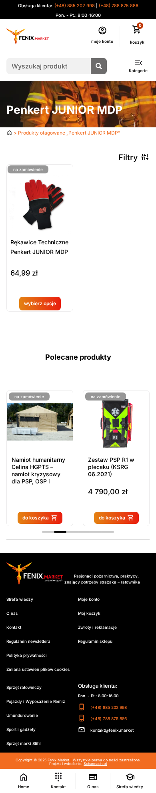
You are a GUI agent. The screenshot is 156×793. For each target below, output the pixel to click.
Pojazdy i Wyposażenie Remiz (35, 701)
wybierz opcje (40, 303)
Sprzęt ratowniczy (24, 687)
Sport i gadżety (21, 729)
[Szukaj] (99, 66)
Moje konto (89, 599)
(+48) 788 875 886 (118, 5)
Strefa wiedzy (19, 599)
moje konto (102, 41)
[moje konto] (102, 30)
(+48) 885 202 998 (74, 5)
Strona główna (9, 132)
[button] (48, 532)
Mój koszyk (89, 613)
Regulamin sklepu (95, 641)
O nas (12, 613)
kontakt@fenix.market (112, 730)
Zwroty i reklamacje (97, 627)
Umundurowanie (22, 715)
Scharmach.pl (95, 763)
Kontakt (13, 627)
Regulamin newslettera (28, 641)
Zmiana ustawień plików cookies (38, 669)
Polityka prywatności (26, 655)
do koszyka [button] (100, 518)
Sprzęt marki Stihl (23, 743)
